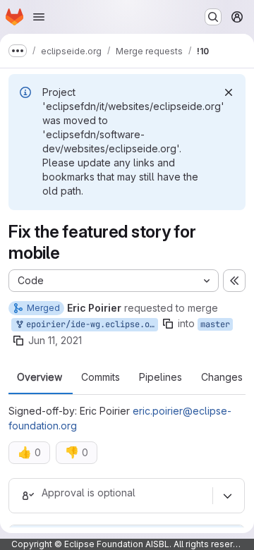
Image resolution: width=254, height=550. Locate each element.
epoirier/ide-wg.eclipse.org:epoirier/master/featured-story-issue (89, 324)
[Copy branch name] (167, 323)
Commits (100, 377)
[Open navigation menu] (39, 17)
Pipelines (160, 377)
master (215, 324)
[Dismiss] (228, 92)
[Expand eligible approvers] (227, 495)
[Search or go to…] (213, 16)
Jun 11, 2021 (55, 340)
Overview (39, 377)
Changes (222, 377)
